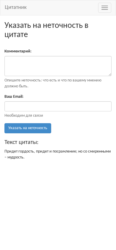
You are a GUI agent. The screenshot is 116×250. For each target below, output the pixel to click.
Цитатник (15, 7)
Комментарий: (18, 51)
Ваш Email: (13, 96)
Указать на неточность (27, 128)
